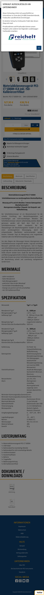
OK (39, 48)
